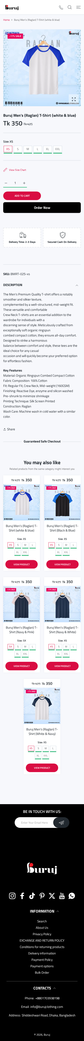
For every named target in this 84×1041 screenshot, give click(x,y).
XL (47, 149)
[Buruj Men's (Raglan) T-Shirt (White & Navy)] (42, 706)
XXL (57, 149)
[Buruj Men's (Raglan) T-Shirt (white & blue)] (21, 502)
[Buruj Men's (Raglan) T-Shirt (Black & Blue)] (62, 502)
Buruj (47, 1034)
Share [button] (11, 429)
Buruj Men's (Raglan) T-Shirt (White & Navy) (42, 731)
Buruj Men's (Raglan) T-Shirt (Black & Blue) (62, 527)
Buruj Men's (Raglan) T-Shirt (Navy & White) (62, 629)
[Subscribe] (61, 822)
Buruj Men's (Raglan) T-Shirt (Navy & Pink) (21, 629)
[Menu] (78, 7)
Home (6, 20)
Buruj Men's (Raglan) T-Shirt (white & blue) (21, 527)
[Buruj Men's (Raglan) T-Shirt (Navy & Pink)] (21, 604)
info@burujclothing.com (46, 1006)
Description (12, 284)
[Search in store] (69, 7)
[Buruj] (11, 7)
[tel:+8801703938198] (61, 7)
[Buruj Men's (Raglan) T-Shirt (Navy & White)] (62, 604)
